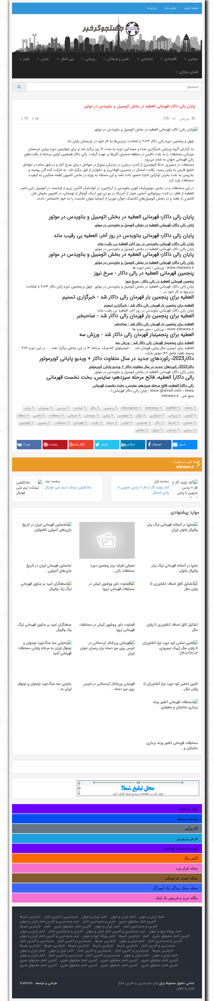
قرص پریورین (187, 838)
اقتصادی (169, 59)
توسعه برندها (188, 819)
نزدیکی (172, 429)
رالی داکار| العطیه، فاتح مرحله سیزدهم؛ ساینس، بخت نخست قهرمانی (143, 385)
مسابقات (55, 415)
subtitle (172, 408)
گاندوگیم (191, 828)
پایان (28, 408)
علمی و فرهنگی (117, 59)
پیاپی (107, 415)
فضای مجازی (188, 72)
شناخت (78, 408)
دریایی (189, 429)
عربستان (44, 408)
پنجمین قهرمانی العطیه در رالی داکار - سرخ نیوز (159, 281)
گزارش (189, 415)
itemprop (152, 408)
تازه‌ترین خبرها (30, 916)
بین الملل (67, 59)
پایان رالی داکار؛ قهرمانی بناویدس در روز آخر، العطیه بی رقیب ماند (145, 244)
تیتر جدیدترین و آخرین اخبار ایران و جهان (49, 921)
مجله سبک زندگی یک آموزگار (175, 888)
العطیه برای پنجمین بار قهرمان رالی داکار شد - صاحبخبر (154, 324)
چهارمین (123, 415)
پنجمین (109, 408)
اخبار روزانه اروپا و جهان (165, 931)
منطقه (22, 415)
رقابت (95, 422)
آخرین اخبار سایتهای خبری (137, 921)
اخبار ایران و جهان (151, 916)
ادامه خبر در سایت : (185, 464)
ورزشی (89, 59)
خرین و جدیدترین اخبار (98, 921)
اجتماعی (146, 59)
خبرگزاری (156, 415)
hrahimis (26, 983)
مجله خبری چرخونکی (181, 878)
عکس (44, 59)
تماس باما (170, 8)
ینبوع (156, 429)
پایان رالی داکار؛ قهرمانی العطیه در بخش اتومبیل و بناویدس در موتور (139, 106)
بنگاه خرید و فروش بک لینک (176, 898)
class (189, 408)
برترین (62, 408)
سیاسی (192, 59)
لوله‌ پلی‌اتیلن (188, 809)
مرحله (110, 422)
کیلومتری (25, 422)
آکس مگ (191, 858)
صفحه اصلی (191, 8)
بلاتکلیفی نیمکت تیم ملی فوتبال (68, 487)
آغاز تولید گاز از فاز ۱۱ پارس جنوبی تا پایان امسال (143, 489)
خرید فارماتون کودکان (181, 848)
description (130, 408)
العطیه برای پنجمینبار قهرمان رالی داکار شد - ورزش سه (154, 343)
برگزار (139, 415)
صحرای (188, 422)
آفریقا (172, 422)
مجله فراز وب (187, 868)
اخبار (47, 926)
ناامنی (38, 415)
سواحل (141, 429)
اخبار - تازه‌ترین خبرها (134, 936)
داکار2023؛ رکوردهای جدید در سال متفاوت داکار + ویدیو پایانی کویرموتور (141, 367)
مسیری (43, 422)
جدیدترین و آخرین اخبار (61, 916)
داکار (94, 408)
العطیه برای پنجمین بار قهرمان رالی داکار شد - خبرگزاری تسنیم (149, 305)
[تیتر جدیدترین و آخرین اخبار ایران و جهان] (107, 29)
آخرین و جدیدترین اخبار (140, 926)
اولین (126, 422)
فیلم (25, 59)
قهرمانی (79, 422)
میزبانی (73, 415)
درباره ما (151, 8)
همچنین (142, 422)
